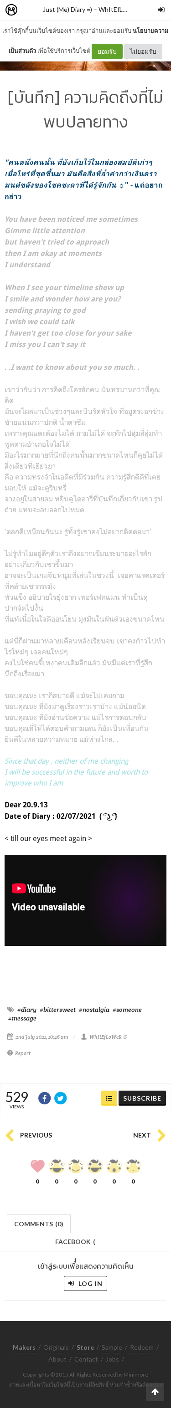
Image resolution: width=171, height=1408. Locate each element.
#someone (127, 1009)
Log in (90, 1283)
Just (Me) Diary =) (67, 9)
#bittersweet (58, 1009)
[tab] (39, 1223)
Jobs (112, 1359)
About (57, 1359)
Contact (86, 1359)
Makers (31, 10)
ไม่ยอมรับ (143, 51)
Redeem (142, 1347)
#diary (26, 1009)
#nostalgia (94, 1009)
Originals (56, 1347)
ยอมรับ (107, 51)
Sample (112, 1347)
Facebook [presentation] (75, 1244)
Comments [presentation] (38, 1224)
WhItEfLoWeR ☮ (123, 9)
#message (22, 1018)
